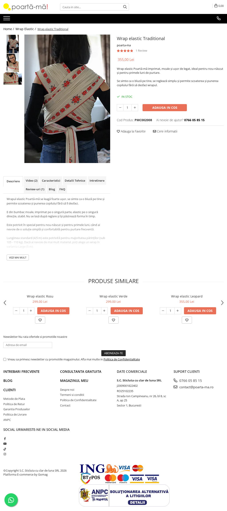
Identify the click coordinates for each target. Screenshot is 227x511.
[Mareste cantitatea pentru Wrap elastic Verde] (104, 310)
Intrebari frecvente (21, 371)
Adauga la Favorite (133, 131)
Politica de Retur (14, 404)
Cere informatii (166, 131)
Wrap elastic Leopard (187, 296)
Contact (65, 405)
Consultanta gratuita (80, 371)
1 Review (141, 50)
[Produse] (7, 19)
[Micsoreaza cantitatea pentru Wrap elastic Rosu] (16, 310)
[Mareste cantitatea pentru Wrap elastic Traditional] (134, 107)
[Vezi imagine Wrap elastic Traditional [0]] (13, 44)
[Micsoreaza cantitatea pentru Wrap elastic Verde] (89, 310)
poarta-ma (124, 45)
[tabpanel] (67, 99)
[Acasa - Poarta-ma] (25, 7)
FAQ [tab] (62, 189)
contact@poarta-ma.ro (195, 387)
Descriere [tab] (13, 181)
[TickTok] (4, 449)
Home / (9, 29)
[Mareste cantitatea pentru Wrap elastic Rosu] (31, 310)
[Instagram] (4, 454)
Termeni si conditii (72, 395)
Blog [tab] (52, 189)
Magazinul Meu (74, 380)
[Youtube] (4, 444)
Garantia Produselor (16, 409)
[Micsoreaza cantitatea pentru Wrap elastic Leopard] (163, 310)
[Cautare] (125, 7)
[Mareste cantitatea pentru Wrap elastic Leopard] (177, 310)
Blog (7, 380)
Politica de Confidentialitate (122, 359)
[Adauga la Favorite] (40, 320)
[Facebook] (4, 439)
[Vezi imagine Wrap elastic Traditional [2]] (13, 78)
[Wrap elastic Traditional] (67, 99)
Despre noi (67, 390)
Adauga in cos (164, 107)
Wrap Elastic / (26, 29)
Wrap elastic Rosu (40, 296)
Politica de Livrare (15, 414)
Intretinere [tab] (97, 181)
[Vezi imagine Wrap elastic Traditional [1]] (13, 63)
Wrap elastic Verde (113, 296)
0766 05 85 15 (190, 380)
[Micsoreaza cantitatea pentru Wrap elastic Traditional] (120, 107)
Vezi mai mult (17, 257)
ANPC (7, 420)
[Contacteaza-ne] (219, 18)
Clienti (9, 390)
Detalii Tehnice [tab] (75, 181)
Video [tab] (31, 181)
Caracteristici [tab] (51, 181)
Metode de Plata (14, 399)
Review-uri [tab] (35, 189)
